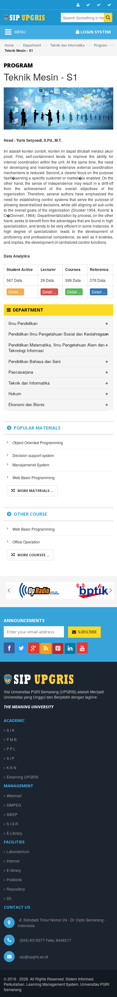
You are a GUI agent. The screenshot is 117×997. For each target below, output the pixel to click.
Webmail (14, 795)
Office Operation (26, 541)
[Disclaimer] (98, 4)
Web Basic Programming (33, 477)
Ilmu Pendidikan (22, 323)
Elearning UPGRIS (22, 776)
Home (9, 44)
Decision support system (33, 455)
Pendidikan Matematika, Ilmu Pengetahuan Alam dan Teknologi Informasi (56, 348)
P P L (11, 748)
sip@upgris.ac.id (34, 956)
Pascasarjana (20, 372)
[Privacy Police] (87, 4)
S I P (10, 758)
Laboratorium (18, 851)
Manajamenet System (30, 464)
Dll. (9, 898)
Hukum (14, 393)
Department (32, 44)
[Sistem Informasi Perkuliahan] (29, 19)
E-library (14, 870)
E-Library (14, 833)
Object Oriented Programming (37, 442)
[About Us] (77, 4)
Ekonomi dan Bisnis (26, 404)
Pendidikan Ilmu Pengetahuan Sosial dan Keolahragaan (58, 334)
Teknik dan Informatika (67, 44)
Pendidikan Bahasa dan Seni (34, 361)
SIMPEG (14, 805)
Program (100, 44)
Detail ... (15, 291)
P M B (12, 739)
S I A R (12, 823)
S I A (10, 730)
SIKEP (12, 814)
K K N (11, 767)
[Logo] (38, 678)
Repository (16, 888)
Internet (13, 860)
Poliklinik (14, 879)
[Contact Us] (108, 4)
